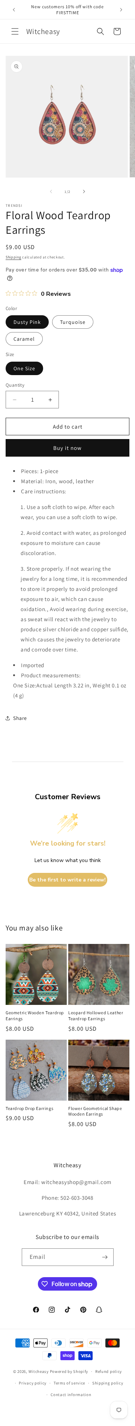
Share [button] (20, 718)
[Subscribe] (105, 1257)
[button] (15, 31)
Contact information (71, 1394)
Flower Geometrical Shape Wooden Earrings (95, 1111)
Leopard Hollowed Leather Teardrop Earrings (95, 1015)
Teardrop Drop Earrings (29, 1108)
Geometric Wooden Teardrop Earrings (35, 1015)
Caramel (24, 338)
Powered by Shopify (69, 1371)
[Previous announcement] (14, 9)
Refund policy (108, 1371)
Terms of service (69, 1383)
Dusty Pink (27, 322)
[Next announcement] (121, 9)
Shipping (13, 257)
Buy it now (67, 447)
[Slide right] (84, 191)
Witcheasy (38, 1371)
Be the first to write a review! (67, 879)
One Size (24, 368)
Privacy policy (32, 1383)
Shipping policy (107, 1383)
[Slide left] (51, 191)
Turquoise (73, 322)
